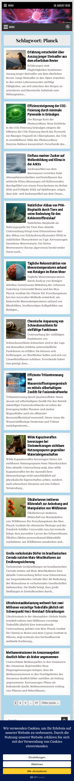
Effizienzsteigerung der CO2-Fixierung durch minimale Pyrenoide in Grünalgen (47, 110)
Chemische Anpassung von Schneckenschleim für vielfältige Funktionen (45, 325)
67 (36, 702)
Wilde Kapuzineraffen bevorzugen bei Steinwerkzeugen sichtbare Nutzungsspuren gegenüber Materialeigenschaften (46, 445)
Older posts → (50, 702)
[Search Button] (67, 26)
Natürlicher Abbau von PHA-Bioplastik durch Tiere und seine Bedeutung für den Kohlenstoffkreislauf (46, 211)
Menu (11, 5)
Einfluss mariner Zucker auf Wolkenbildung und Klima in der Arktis (46, 160)
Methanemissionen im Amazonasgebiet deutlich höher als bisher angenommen (32, 654)
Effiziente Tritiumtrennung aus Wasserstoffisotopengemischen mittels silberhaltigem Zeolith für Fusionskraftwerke (47, 383)
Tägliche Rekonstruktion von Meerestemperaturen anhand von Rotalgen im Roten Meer (47, 267)
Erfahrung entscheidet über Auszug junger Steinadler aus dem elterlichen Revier (47, 56)
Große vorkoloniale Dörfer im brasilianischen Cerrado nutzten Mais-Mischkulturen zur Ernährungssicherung (36, 557)
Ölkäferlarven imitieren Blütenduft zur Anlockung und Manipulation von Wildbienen (47, 503)
